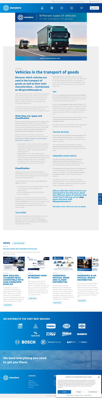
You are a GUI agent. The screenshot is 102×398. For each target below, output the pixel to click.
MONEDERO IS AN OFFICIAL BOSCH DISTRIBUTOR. (86, 277)
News (83, 8)
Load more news (18, 243)
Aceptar (64, 392)
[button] (99, 377)
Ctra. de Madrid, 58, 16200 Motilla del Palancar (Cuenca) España (68, 1)
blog (81, 197)
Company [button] (44, 8)
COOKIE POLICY (70, 395)
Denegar (78, 392)
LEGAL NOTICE (87, 395)
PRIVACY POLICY (79, 395)
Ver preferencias (93, 392)
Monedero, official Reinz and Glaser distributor (61, 278)
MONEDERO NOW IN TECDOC (37, 276)
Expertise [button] (73, 8)
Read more (7, 305)
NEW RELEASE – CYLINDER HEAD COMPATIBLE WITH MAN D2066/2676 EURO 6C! (13, 279)
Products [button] (54, 8)
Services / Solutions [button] (64, 8)
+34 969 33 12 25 (95, 1)
